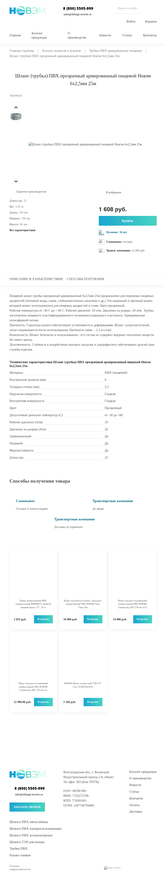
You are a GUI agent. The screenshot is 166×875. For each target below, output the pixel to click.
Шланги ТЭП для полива (27, 842)
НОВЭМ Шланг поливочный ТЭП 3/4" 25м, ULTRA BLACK (82, 685)
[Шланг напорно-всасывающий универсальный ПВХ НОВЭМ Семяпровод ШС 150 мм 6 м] (33, 659)
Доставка (135, 811)
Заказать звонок (27, 807)
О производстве (140, 778)
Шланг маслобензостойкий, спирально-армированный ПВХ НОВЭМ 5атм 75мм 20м (83, 604)
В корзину (43, 619)
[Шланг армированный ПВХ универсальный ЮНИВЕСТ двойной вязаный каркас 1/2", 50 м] (33, 576)
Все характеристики (22, 230)
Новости (105, 35)
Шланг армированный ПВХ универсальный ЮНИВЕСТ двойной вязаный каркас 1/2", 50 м (33, 604)
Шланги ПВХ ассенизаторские (31, 835)
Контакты (150, 35)
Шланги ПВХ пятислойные (29, 822)
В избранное (113, 192)
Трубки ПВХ (19, 848)
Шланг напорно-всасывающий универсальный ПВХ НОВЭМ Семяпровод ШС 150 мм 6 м (33, 686)
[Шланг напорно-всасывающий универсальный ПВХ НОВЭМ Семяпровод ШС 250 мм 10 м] (132, 576)
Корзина (151, 21)
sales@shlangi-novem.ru (78, 14)
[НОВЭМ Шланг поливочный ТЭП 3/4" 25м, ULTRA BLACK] (82, 659)
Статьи (127, 35)
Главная (15, 35)
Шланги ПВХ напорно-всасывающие (36, 828)
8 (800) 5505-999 (78, 8)
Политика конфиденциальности (20, 868)
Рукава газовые (20, 855)
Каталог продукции (143, 771)
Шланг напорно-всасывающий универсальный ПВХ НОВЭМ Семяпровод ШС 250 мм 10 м (132, 604)
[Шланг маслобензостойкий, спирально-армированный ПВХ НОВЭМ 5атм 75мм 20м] (82, 576)
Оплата (134, 805)
